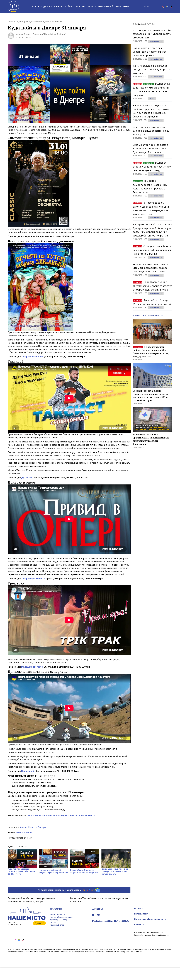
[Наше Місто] (13, 6)
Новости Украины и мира (61, 917)
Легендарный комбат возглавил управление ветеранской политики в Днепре (31, 900)
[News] (167, 7)
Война (68, 6)
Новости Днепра (42, 6)
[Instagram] (163, 7)
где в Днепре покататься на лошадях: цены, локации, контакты (61, 815)
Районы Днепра (57, 925)
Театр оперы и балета (33, 578)
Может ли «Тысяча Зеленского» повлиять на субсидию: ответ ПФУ (99, 900)
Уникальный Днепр (109, 6)
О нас (126, 6)
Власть (58, 6)
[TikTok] (171, 7)
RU (145, 6)
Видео (53, 922)
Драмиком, (27, 477)
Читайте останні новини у (66, 889)
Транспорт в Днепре (59, 919)
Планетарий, (28, 771)
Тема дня (79, 6)
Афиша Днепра (24, 832)
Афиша (91, 6)
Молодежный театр (32, 666)
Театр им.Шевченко (32, 356)
